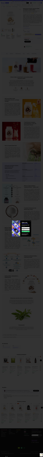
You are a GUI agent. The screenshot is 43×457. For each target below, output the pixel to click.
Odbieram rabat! (25, 231)
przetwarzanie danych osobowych (24, 234)
